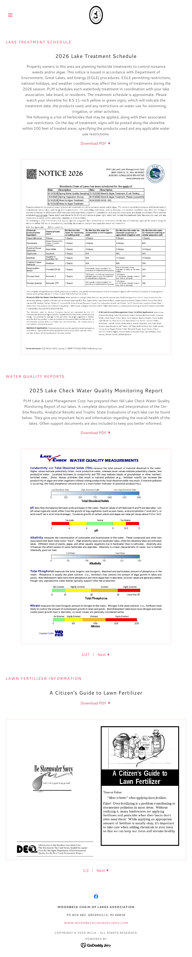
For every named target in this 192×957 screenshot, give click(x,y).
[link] (96, 15)
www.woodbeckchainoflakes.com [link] (96, 923)
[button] (19, 15)
